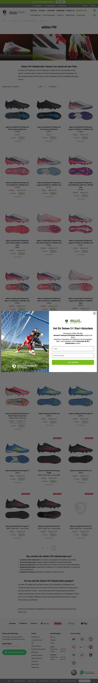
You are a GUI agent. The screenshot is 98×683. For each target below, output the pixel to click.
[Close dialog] (94, 313)
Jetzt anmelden (73, 362)
